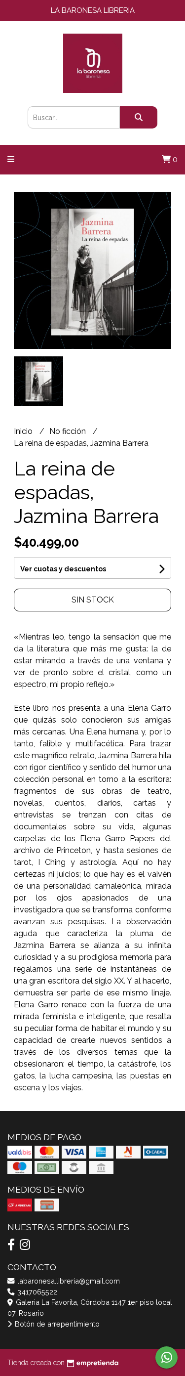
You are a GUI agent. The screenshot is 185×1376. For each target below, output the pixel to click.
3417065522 (36, 1292)
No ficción (68, 431)
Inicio (24, 431)
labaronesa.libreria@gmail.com (67, 1281)
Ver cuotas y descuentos (63, 569)
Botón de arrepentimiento (56, 1324)
